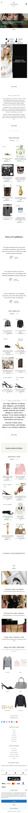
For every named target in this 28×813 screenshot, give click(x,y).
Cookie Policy (9, 811)
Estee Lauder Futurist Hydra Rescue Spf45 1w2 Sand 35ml (7, 536)
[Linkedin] (12, 722)
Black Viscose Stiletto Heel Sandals (7, 390)
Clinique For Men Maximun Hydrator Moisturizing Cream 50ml (20, 219)
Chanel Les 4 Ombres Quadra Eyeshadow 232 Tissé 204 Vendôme (20, 178)
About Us (19, 811)
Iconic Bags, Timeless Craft (14, 637)
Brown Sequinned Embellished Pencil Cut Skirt (8, 178)
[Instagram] (7, 722)
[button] (26, 790)
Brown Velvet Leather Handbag (7, 198)
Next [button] (26, 21)
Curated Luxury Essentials (14, 589)
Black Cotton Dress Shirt (20, 331)
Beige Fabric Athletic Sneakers (7, 159)
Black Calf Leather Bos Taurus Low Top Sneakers (8, 351)
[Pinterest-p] (9, 722)
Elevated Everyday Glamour (14, 613)
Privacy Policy (14, 811)
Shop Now (4, 26)
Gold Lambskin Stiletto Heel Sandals (20, 351)
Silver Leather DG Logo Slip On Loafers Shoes (7, 517)
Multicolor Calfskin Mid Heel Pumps (20, 390)
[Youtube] (16, 722)
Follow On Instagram (14, 567)
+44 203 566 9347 (14, 715)
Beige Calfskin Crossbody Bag (20, 536)
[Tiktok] (14, 722)
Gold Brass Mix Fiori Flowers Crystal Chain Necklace (20, 497)
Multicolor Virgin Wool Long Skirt (20, 477)
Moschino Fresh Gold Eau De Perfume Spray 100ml (20, 198)
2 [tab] (14, 29)
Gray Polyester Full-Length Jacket (7, 331)
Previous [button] (1, 21)
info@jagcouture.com (14, 717)
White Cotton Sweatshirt (20, 517)
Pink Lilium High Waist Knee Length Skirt (7, 371)
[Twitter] (2, 722)
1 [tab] (13, 29)
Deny (14, 805)
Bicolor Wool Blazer (7, 217)
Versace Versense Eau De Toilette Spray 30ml (20, 159)
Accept (14, 801)
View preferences (14, 808)
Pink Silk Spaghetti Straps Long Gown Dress (8, 477)
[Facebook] (4, 722)
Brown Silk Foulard (20, 370)
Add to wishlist (11, 155)
